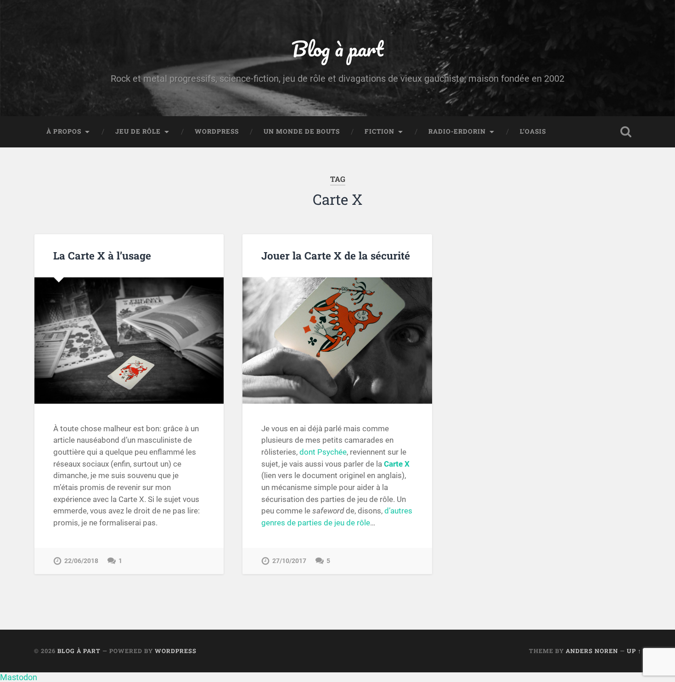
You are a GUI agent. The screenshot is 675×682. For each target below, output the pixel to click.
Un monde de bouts (302, 131)
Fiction (379, 131)
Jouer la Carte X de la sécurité (335, 255)
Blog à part (337, 48)
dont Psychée (323, 452)
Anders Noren (592, 650)
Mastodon (18, 677)
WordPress (217, 131)
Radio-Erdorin (457, 131)
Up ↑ (634, 650)
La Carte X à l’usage (102, 255)
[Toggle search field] (625, 131)
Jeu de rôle (138, 131)
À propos (63, 131)
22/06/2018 (81, 561)
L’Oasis (533, 131)
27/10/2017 (289, 561)
